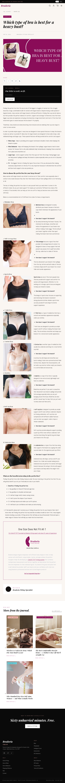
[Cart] (57, 6)
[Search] (50, 6)
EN (57, 1)
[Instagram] (4, 753)
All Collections (37, 753)
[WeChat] (19, 81)
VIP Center (36, 763)
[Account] (54, 6)
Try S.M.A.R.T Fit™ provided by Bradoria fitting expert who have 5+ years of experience (32, 533)
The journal (7, 11)
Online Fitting (6, 760)
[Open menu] (61, 6)
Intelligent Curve (37, 748)
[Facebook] (7, 753)
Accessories (37, 751)
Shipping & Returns (7, 768)
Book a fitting (32, 726)
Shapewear (36, 746)
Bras (35, 743)
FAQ (4, 770)
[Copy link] (4, 81)
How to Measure (6, 765)
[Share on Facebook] (15, 81)
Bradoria (6, 5)
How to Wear (6, 763)
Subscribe (10, 99)
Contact (4, 773)
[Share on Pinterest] (12, 81)
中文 (61, 1)
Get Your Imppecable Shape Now (32, 573)
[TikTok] (11, 753)
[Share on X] (8, 81)
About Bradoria (37, 760)
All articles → (57, 611)
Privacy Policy (37, 765)
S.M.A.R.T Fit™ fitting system (36, 560)
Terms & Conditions (38, 768)
